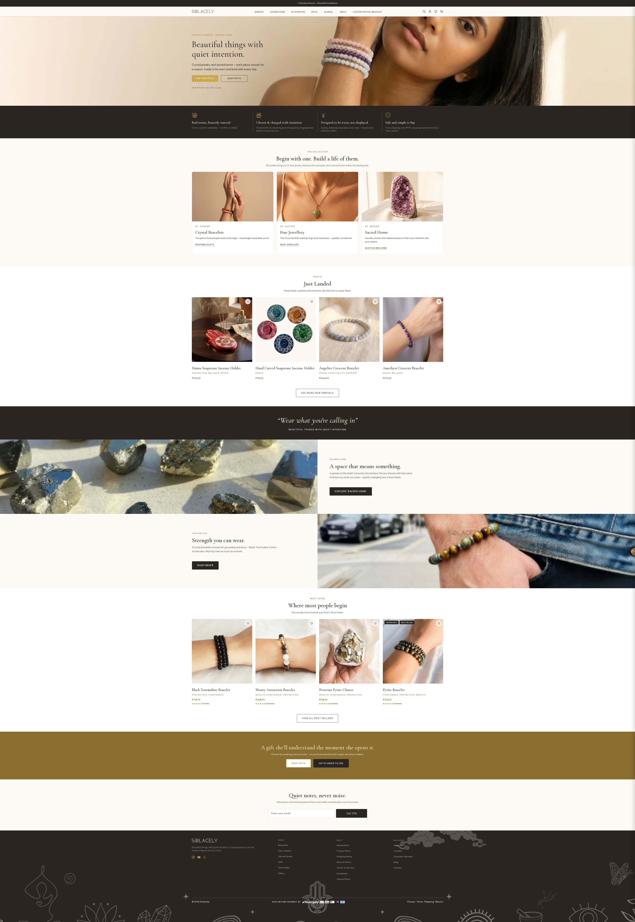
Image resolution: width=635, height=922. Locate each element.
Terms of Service (345, 868)
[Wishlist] (435, 11)
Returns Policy (344, 862)
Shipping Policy (344, 857)
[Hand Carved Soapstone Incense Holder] (285, 329)
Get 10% (351, 813)
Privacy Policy (343, 851)
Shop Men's (205, 565)
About (343, 12)
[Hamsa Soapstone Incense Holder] (222, 329)
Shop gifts (299, 763)
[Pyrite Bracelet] (413, 651)
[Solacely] (203, 11)
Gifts (314, 12)
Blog (396, 862)
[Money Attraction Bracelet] (285, 651)
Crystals (398, 851)
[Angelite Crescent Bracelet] (349, 329)
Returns (439, 902)
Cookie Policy (343, 879)
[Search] (424, 11)
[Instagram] (193, 857)
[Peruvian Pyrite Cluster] (349, 651)
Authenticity (343, 845)
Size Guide (283, 868)
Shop (281, 840)
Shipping (429, 902)
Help (339, 840)
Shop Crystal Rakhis (207, 80)
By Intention (298, 12)
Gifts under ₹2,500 (331, 763)
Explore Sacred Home (351, 491)
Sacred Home (277, 12)
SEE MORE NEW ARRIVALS (317, 393)
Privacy (411, 902)
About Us (398, 845)
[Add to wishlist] (248, 301)
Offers (281, 873)
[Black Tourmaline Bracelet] (222, 651)
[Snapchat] (204, 857)
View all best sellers (317, 718)
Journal (328, 12)
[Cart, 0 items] (441, 11)
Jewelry (259, 12)
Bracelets (283, 845)
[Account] (430, 11)
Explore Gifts (238, 80)
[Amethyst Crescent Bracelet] (413, 329)
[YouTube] (198, 857)
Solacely (399, 840)
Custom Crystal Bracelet (367, 12)
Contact (398, 868)
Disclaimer (342, 874)
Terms (420, 902)
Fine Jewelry (284, 851)
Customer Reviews (403, 857)
